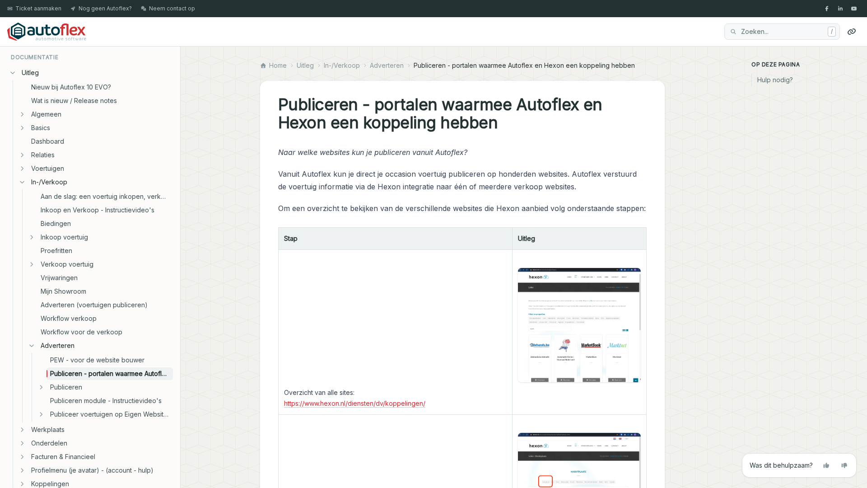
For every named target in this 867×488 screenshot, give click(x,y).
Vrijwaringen (59, 278)
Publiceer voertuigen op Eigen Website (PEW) (111, 414)
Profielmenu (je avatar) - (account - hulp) (92, 470)
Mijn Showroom (63, 291)
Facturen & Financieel (63, 456)
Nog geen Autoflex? (105, 8)
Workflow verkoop (69, 318)
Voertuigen (47, 168)
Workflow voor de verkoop (81, 332)
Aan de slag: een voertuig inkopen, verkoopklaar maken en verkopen (107, 196)
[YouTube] (854, 8)
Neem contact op (172, 8)
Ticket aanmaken (38, 8)
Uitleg (30, 72)
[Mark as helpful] (826, 465)
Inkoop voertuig (64, 237)
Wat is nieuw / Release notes (74, 100)
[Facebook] (827, 8)
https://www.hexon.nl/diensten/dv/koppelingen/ (354, 403)
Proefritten (56, 250)
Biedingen (56, 223)
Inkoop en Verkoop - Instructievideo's (97, 210)
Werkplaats (48, 429)
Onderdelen (49, 443)
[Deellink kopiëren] (852, 31)
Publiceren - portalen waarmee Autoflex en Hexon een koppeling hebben (111, 373)
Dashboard (47, 141)
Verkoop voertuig (67, 264)
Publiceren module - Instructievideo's (106, 400)
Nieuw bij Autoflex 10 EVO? (71, 87)
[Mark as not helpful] (844, 465)
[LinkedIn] (840, 8)
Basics (40, 127)
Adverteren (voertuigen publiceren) (94, 305)
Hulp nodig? (775, 80)
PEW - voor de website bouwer (97, 360)
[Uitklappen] (22, 114)
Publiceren (66, 387)
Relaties (43, 155)
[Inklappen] (12, 72)
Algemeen (46, 114)
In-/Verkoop (49, 182)
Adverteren (58, 345)
